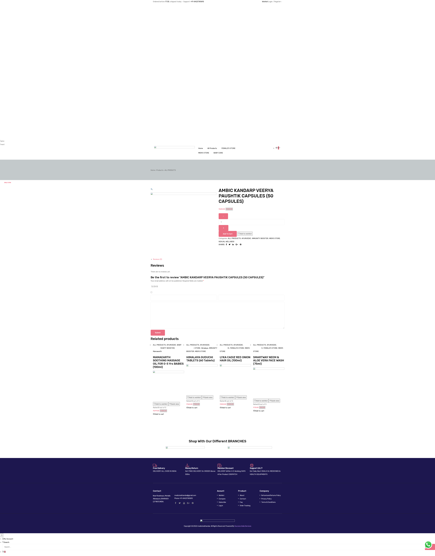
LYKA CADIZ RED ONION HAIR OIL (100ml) (235, 359)
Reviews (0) (157, 259)
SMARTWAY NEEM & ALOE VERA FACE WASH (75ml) (268, 360)
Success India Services (243, 526)
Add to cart (227, 234)
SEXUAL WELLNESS (226, 242)
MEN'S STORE (274, 238)
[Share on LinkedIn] (233, 244)
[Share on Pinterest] (240, 244)
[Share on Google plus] (237, 244)
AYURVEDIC (246, 238)
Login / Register (274, 2)
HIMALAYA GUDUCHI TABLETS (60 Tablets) (200, 359)
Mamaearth (157, 351)
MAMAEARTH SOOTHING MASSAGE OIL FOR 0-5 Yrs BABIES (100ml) (168, 362)
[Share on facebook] (226, 244)
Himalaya (204, 348)
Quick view (175, 404)
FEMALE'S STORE (237, 348)
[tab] (218, 259)
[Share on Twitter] (229, 244)
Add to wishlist (246, 234)
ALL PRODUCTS (234, 238)
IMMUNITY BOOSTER (260, 238)
